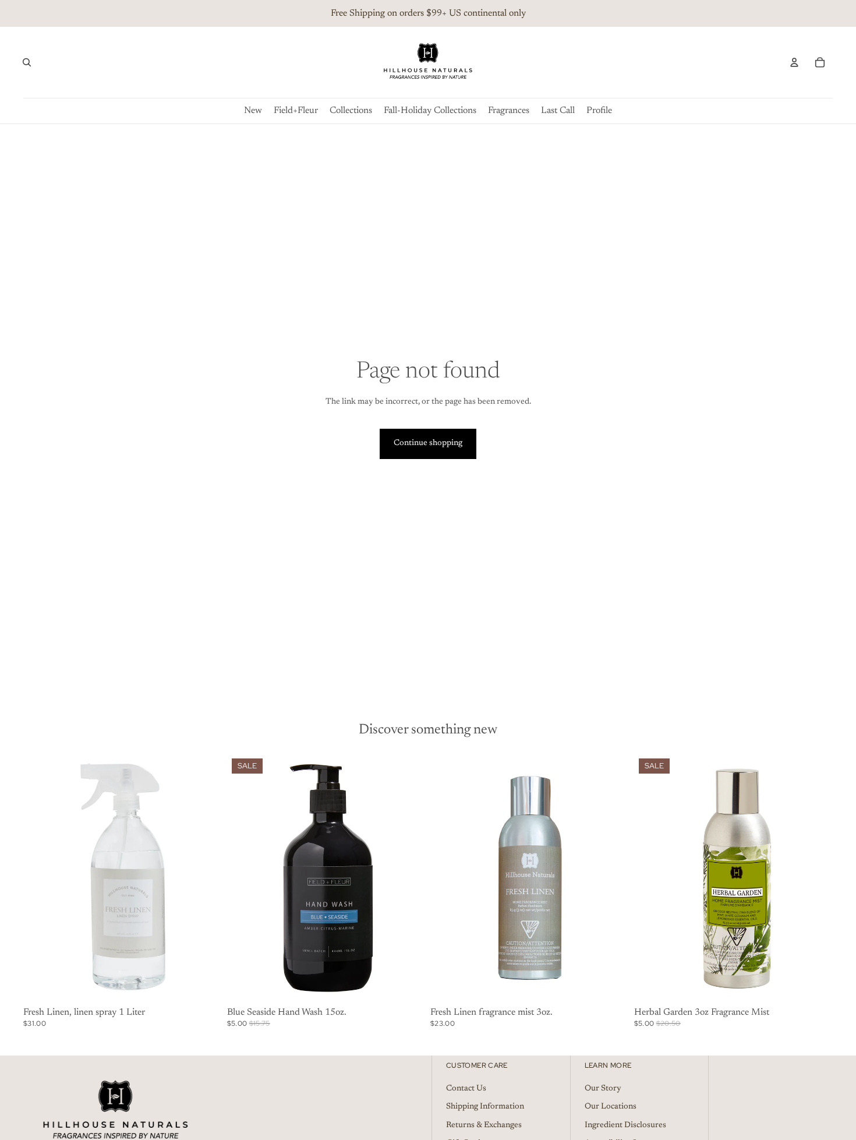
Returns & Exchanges (484, 1125)
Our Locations (610, 1107)
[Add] (204, 985)
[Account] (794, 62)
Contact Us (466, 1089)
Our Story (603, 1089)
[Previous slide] (40, 878)
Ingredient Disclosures (625, 1125)
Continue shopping (428, 443)
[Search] (27, 62)
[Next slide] (205, 878)
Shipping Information (485, 1107)
